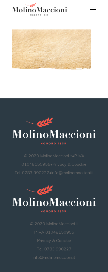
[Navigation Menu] (93, 9)
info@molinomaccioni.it (72, 172)
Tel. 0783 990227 (31, 172)
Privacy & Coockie (69, 164)
